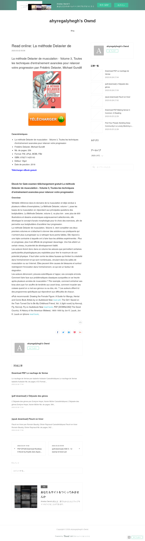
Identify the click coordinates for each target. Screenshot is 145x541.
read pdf (57, 299)
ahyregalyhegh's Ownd (72, 20)
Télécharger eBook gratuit (24, 170)
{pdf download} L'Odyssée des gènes (30, 395)
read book (48, 306)
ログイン (121, 5)
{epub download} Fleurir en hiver (27, 418)
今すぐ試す (104, 5)
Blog (72, 30)
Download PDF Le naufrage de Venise (30, 373)
